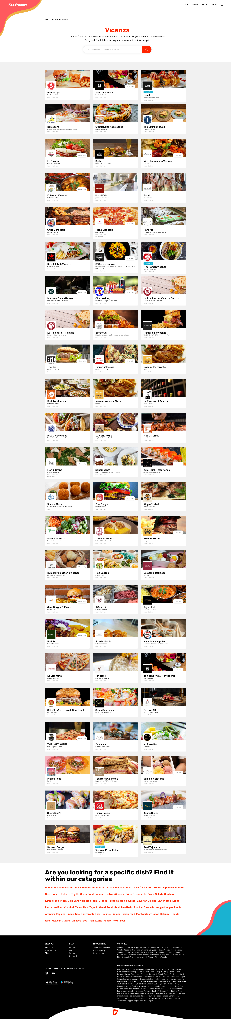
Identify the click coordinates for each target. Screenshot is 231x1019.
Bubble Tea (51, 887)
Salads (159, 894)
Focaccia (113, 900)
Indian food (128, 914)
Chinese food (79, 920)
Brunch (160, 974)
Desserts (149, 907)
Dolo (150, 950)
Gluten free (164, 900)
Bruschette (139, 894)
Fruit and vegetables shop (147, 981)
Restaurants (150, 996)
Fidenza (160, 950)
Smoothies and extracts (126, 998)
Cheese (128, 977)
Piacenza (146, 955)
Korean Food (131, 986)
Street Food (105, 907)
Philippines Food (164, 991)
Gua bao (169, 894)
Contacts (73, 953)
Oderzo (120, 955)
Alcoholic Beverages (130, 972)
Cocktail (69, 907)
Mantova (139, 952)
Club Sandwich (76, 900)
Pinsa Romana (82, 887)
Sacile (172, 955)
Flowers (173, 979)
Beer (122, 920)
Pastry (107, 920)
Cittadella (127, 950)
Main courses (127, 900)
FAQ (71, 950)
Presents (159, 994)
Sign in (214, 5)
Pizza (63, 900)
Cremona (144, 950)
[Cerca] (146, 49)
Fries (129, 894)
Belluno (143, 948)
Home (47, 19)
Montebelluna (174, 952)
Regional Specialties (68, 914)
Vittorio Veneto (161, 957)
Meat (117, 907)
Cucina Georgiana (124, 979)
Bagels (159, 972)
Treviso (133, 957)
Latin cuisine (153, 887)
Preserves (168, 994)
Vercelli (145, 957)
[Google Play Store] (67, 982)
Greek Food (87, 894)
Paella (177, 907)
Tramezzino (95, 920)
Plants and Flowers (136, 994)
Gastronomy (52, 894)
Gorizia (167, 950)
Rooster (180, 887)
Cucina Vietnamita (162, 969)
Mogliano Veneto (162, 952)
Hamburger (99, 887)
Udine (139, 957)
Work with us (50, 950)
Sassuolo (126, 957)
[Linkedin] (53, 973)
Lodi (128, 952)
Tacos (78, 907)
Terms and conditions (102, 948)
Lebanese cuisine (167, 986)
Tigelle (75, 894)
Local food (139, 887)
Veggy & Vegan (164, 907)
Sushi (151, 894)
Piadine (138, 907)
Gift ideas (172, 981)
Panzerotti (87, 914)
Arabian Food (143, 972)
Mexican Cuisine (61, 920)
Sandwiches (66, 887)
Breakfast (144, 974)
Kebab (176, 900)
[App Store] (51, 982)
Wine (48, 920)
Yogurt (93, 907)
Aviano (120, 948)
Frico (129, 981)
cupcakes (135, 979)
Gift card (73, 956)
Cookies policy (99, 953)
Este (155, 950)
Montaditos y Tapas (147, 914)
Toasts (175, 914)
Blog (47, 953)
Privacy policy (99, 950)
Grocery (150, 984)
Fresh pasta (122, 981)
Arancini (50, 914)
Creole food (174, 977)
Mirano (152, 952)
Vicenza (151, 957)
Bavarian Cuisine (146, 900)
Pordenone (154, 955)
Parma (139, 955)
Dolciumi (165, 914)
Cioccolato (121, 969)
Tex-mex (106, 914)
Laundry (150, 986)
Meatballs (127, 907)
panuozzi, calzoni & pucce (110, 894)
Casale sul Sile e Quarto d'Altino (159, 948)
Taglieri (172, 969)
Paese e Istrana (130, 955)
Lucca (133, 952)
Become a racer (199, 5)
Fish (85, 907)
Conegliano (136, 950)
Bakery (165, 972)
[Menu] (221, 5)
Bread (110, 887)
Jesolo (173, 950)
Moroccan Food (54, 907)
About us (49, 948)
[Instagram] (46, 973)
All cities (56, 19)
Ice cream (92, 900)
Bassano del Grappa (131, 948)
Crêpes (103, 900)
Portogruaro (164, 955)
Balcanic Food (123, 887)
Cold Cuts (165, 977)
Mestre (146, 952)
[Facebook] (50, 973)
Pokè (116, 920)
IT (187, 5)
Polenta (65, 894)
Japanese (168, 887)
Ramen (116, 914)
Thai (97, 914)
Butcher (176, 974)
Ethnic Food (52, 900)
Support (72, 948)
